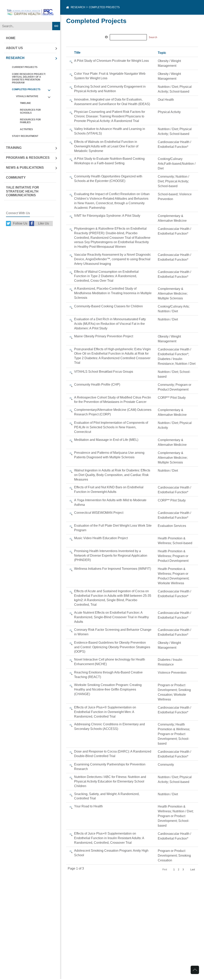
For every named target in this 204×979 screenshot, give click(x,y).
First (164, 869)
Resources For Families (30, 121)
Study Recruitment (25, 136)
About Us (14, 48)
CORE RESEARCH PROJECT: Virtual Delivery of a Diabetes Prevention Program (29, 78)
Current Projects (24, 67)
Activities (26, 129)
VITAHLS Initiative (27, 96)
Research (15, 58)
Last (192, 869)
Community (16, 177)
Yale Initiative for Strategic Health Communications (22, 191)
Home (11, 38)
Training (14, 147)
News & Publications (25, 167)
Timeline (25, 103)
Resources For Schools (30, 111)
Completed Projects (26, 89)
